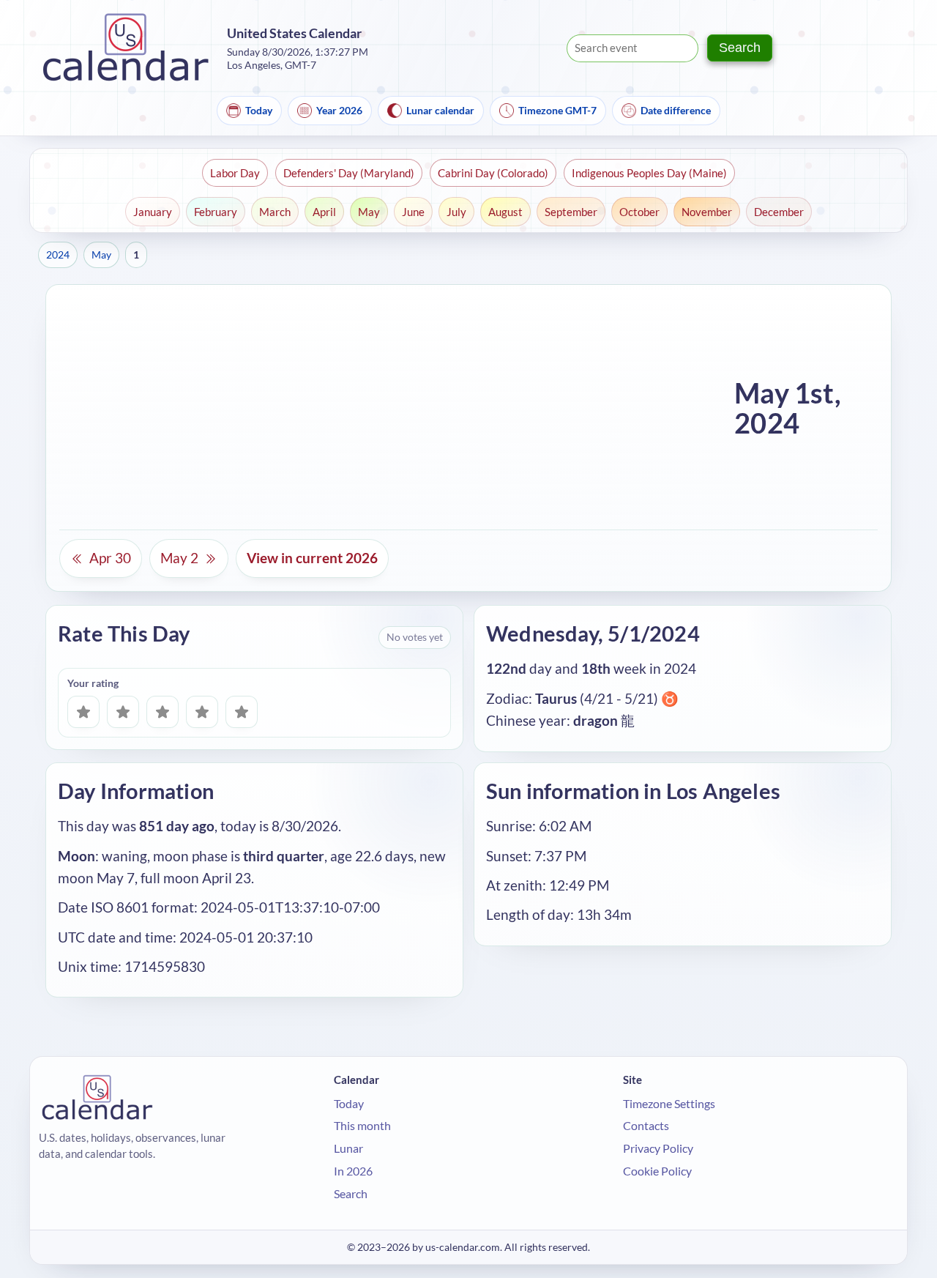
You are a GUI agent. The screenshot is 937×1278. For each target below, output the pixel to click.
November (707, 211)
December (779, 211)
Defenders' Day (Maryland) (348, 172)
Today (258, 110)
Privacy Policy (658, 1148)
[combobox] (632, 48)
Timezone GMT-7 (557, 110)
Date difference (676, 110)
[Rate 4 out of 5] (202, 712)
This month (362, 1125)
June (413, 211)
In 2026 (353, 1171)
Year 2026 (339, 110)
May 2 (179, 557)
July (456, 211)
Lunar (348, 1148)
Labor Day (235, 172)
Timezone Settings (669, 1103)
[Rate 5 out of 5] (241, 712)
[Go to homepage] (126, 48)
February (215, 211)
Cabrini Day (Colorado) (493, 172)
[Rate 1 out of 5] (83, 712)
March (275, 211)
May (369, 211)
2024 (58, 254)
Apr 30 (110, 557)
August (505, 211)
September (571, 211)
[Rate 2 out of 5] (123, 712)
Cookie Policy (657, 1171)
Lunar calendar (440, 110)
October (639, 211)
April (324, 211)
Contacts (646, 1125)
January (152, 211)
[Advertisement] (391, 407)
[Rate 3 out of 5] (162, 712)
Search (740, 47)
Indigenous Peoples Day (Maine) (649, 172)
